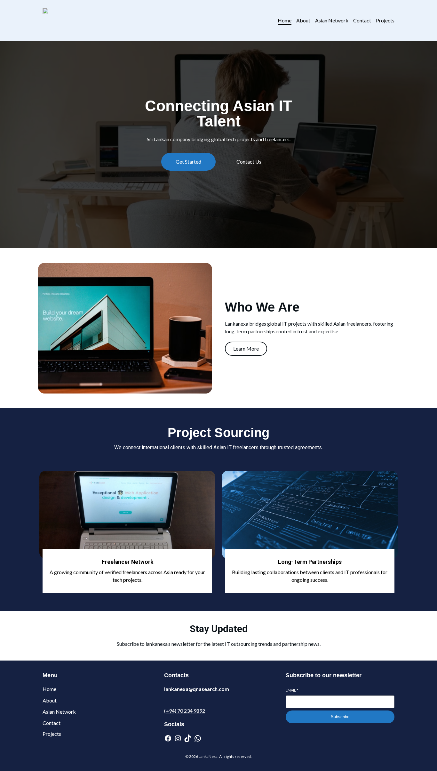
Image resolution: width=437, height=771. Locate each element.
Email (292, 690)
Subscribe (340, 716)
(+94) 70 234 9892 (184, 711)
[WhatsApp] (198, 738)
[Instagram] (178, 738)
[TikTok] (188, 738)
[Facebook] (168, 738)
